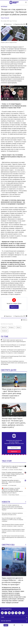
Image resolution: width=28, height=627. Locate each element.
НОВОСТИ (6, 502)
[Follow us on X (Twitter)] (5, 612)
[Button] (8, 24)
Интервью (4, 6)
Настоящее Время (8, 90)
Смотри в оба (8, 545)
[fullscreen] (25, 98)
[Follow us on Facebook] (2, 612)
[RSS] (19, 612)
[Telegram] (14, 625)
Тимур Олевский (5, 18)
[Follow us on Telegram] (16, 612)
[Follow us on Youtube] (9, 612)
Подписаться (14, 307)
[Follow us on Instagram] (12, 612)
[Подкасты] (23, 612)
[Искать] (22, 625)
